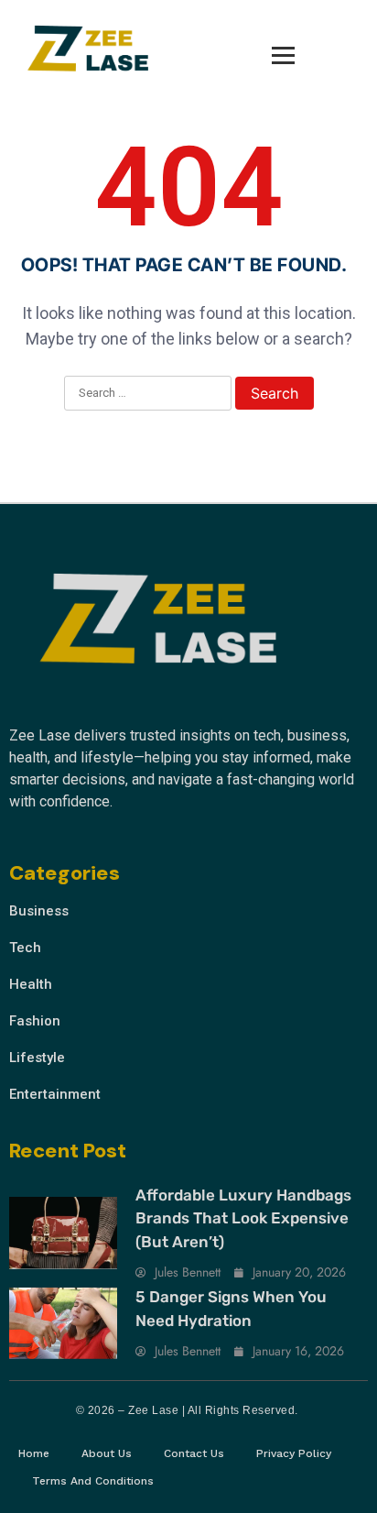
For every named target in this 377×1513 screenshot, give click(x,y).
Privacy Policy (293, 1453)
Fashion (34, 1021)
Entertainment (55, 1094)
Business (39, 911)
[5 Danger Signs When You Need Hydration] (63, 1323)
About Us (106, 1453)
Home (33, 1453)
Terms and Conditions (93, 1481)
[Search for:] (148, 394)
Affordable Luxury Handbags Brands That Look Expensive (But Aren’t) (243, 1218)
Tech (25, 947)
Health (30, 984)
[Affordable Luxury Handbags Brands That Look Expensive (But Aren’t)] (63, 1232)
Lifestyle (37, 1057)
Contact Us (194, 1453)
